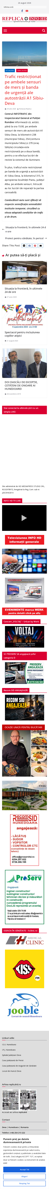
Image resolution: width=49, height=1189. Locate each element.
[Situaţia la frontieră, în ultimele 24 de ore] (24, 263)
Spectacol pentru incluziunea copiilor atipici (22, 334)
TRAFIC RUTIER (22, 70)
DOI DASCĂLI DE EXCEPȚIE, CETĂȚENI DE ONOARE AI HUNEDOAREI (21, 385)
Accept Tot (24, 1169)
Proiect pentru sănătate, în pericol (24, 238)
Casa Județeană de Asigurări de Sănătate (19, 1066)
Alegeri (24, 1176)
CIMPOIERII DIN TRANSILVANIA (27, 7)
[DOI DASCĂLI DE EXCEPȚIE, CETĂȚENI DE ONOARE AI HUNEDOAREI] (24, 350)
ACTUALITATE (10, 70)
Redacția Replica (25, 109)
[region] (24, 1162)
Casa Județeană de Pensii (12, 1060)
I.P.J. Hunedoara (8, 1050)
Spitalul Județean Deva (11, 1055)
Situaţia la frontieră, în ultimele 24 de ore (25, 229)
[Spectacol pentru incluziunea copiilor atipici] (24, 306)
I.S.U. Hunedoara (9, 1044)
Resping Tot (24, 1183)
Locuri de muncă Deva (11, 1071)
